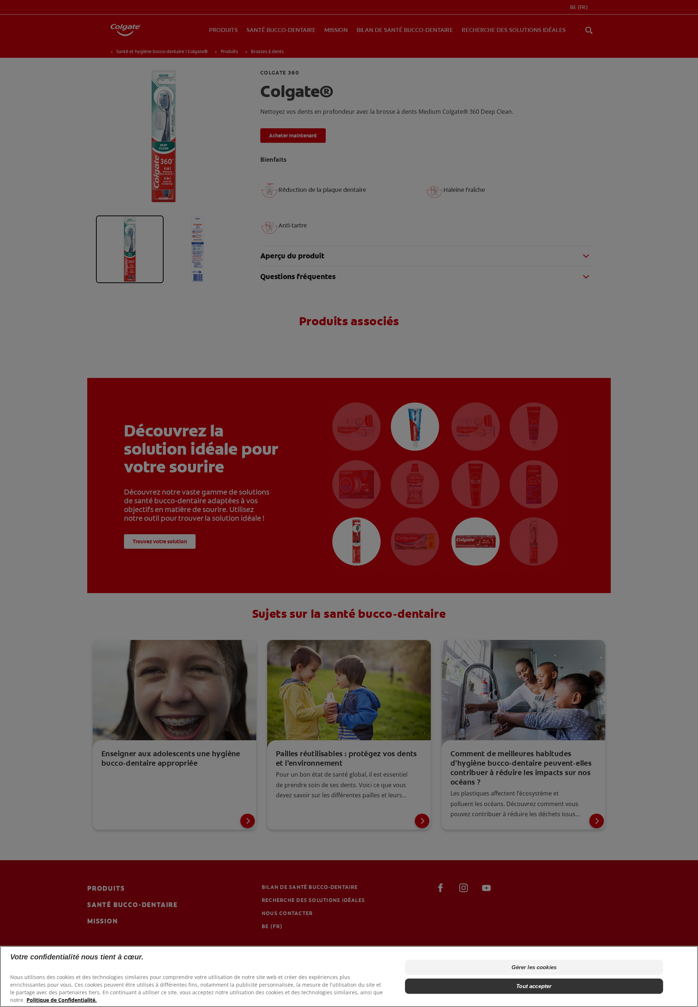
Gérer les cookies (534, 967)
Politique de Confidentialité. (62, 999)
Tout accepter (533, 986)
